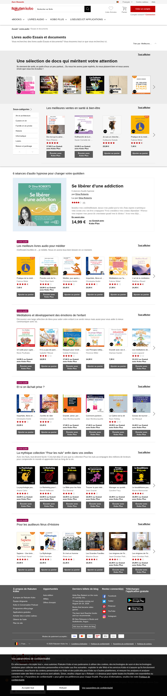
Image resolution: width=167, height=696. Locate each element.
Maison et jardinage (24, 146)
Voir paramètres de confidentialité (97, 688)
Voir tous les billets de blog (84, 626)
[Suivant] (154, 87)
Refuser (63, 688)
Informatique (21, 136)
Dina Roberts (82, 194)
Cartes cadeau (142, 2)
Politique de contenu (144, 644)
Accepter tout (28, 688)
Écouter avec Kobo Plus (55, 154)
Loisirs (18, 141)
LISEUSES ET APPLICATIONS (86, 19)
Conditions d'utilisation (79, 644)
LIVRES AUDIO (36, 19)
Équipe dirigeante (20, 601)
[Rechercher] (87, 9)
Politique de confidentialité (100, 644)
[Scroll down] (32, 152)
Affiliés (46, 599)
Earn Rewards (18, 2)
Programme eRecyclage (23, 608)
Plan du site (18, 623)
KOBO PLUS (57, 19)
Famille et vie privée (24, 126)
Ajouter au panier (112, 153)
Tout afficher (144, 54)
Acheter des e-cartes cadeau (25, 616)
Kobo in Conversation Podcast (25, 605)
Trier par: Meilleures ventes (144, 44)
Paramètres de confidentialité (123, 644)
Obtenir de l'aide (20, 619)
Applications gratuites (22, 612)
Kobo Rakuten (22, 9)
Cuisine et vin (21, 121)
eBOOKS (17, 19)
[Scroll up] (19, 152)
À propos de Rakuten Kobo (24, 597)
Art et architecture (23, 116)
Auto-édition (48, 595)
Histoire (19, 131)
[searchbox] (63, 9)
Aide (153, 2)
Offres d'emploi (49, 602)
